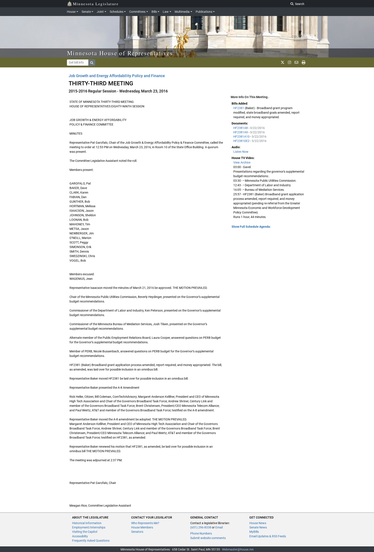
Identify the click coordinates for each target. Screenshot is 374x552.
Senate (86, 11)
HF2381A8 (240, 128)
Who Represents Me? (145, 523)
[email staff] (296, 62)
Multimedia (182, 11)
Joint (100, 11)
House (71, 11)
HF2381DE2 (241, 141)
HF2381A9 (240, 132)
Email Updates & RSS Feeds (267, 536)
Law (166, 11)
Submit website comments (208, 538)
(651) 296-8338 (200, 527)
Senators (137, 531)
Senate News (258, 527)
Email (219, 527)
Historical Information (87, 523)
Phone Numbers (201, 533)
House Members (142, 527)
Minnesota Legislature (96, 3)
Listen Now (240, 151)
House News (257, 523)
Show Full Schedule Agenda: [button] (251, 226)
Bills (154, 11)
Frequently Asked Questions (91, 540)
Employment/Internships (88, 527)
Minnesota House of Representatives (120, 53)
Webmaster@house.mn (238, 549)
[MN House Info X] (282, 62)
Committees (137, 11)
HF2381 (239, 108)
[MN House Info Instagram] (289, 62)
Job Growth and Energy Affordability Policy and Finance (117, 75)
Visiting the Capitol (84, 531)
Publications (204, 11)
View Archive (241, 162)
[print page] (303, 62)
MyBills (254, 531)
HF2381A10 (241, 136)
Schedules (116, 11)
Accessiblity (80, 536)
